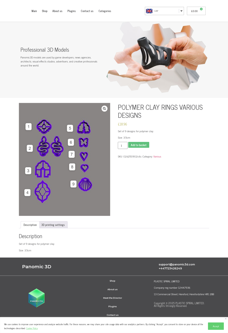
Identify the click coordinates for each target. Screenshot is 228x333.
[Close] (225, 318)
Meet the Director (112, 298)
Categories (104, 11)
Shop (44, 11)
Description (30, 225)
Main (34, 11)
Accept (216, 326)
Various (157, 156)
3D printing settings (53, 225)
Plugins (71, 11)
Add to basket (139, 145)
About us (57, 11)
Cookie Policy (32, 328)
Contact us (87, 11)
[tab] (30, 224)
